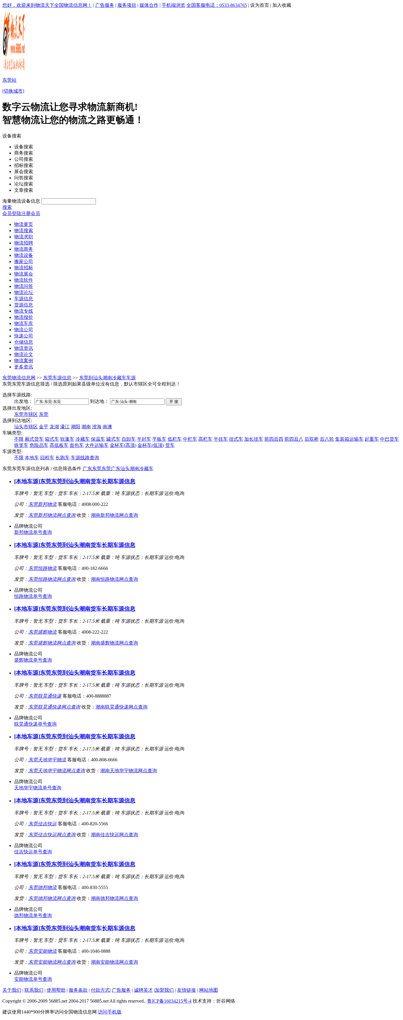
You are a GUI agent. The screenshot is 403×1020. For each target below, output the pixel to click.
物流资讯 (23, 348)
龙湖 (54, 426)
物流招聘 (23, 242)
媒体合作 (149, 5)
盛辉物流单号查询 (33, 659)
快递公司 (23, 335)
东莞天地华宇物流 (47, 759)
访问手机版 (110, 1011)
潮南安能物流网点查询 (114, 962)
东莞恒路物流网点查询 (52, 579)
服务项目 (126, 5)
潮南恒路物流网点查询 (114, 579)
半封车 (144, 439)
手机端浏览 (173, 5)
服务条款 (78, 990)
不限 (19, 439)
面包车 (77, 445)
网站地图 (208, 990)
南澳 (107, 426)
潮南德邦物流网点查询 (114, 898)
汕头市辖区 (26, 426)
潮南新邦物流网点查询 (114, 515)
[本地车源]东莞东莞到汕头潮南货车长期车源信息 (74, 481)
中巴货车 (389, 439)
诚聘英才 (143, 990)
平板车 (159, 439)
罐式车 (113, 439)
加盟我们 (164, 990)
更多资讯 (23, 366)
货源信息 (23, 304)
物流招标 (23, 267)
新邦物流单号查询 (33, 532)
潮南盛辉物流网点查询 (114, 642)
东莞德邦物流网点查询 (52, 898)
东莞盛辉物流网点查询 (52, 642)
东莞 (43, 414)
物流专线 (23, 311)
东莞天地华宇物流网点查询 (56, 770)
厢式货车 (34, 439)
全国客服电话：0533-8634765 (216, 5)
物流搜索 (23, 230)
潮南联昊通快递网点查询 (122, 706)
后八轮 (327, 439)
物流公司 (23, 329)
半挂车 (221, 439)
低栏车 (175, 439)
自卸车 (129, 439)
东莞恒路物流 (42, 568)
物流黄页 (23, 224)
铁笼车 (21, 445)
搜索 (7, 207)
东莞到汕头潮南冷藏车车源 (107, 377)
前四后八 (293, 439)
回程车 (47, 457)
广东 (87, 468)
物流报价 (23, 317)
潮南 (86, 426)
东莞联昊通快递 (44, 695)
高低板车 (59, 445)
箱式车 (52, 439)
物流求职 (23, 236)
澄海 (96, 426)
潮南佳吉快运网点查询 (114, 834)
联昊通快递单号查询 (35, 724)
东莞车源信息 (57, 377)
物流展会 (23, 273)
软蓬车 (67, 439)
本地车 (32, 457)
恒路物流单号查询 (33, 596)
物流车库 (23, 323)
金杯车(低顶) (150, 445)
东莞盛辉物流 (42, 631)
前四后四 (273, 439)
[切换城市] (13, 91)
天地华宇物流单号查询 (37, 787)
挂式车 (236, 439)
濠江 (65, 426)
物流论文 (23, 354)
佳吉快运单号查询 (33, 851)
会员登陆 (11, 213)
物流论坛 (23, 292)
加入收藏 (281, 5)
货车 (170, 445)
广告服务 (104, 5)
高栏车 (205, 439)
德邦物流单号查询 (33, 915)
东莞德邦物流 (42, 887)
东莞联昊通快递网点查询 (54, 706)
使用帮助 (56, 990)
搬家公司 (23, 261)
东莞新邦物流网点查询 (52, 515)
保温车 (98, 439)
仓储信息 (23, 342)
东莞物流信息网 (18, 377)
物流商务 (23, 249)
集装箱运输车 (349, 439)
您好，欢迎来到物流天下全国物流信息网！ (47, 5)
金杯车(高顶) (123, 445)
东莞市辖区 (26, 414)
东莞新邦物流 (42, 504)
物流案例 (23, 360)
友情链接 (186, 990)
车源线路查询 (85, 457)
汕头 (125, 468)
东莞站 (9, 80)
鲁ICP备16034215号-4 (169, 1000)
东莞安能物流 (42, 951)
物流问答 (23, 286)
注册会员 (30, 213)
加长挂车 (253, 439)
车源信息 (23, 298)
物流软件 (23, 280)
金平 (43, 426)
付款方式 (100, 990)
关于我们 (11, 990)
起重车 (372, 439)
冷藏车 (83, 439)
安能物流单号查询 (33, 979)
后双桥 (311, 439)
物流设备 (23, 255)
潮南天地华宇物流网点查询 (128, 770)
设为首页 (259, 5)
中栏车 (190, 439)
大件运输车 (97, 445)
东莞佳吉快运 (42, 823)
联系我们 (33, 990)
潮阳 (75, 426)
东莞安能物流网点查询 (52, 962)
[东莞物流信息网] (14, 70)
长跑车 (62, 457)
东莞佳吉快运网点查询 (52, 834)
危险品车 (39, 445)
